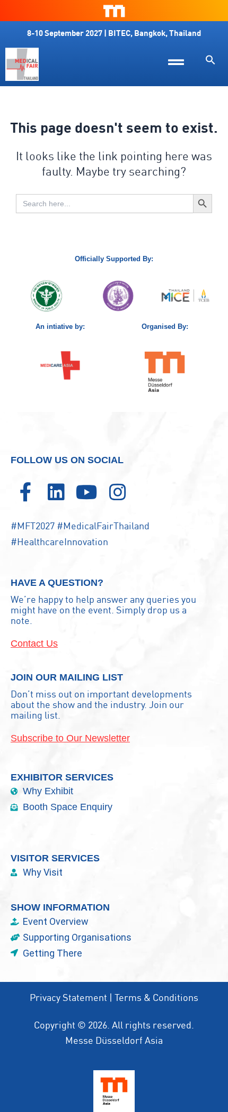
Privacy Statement (68, 997)
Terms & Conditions (156, 997)
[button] (210, 60)
